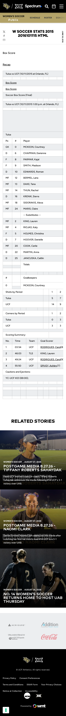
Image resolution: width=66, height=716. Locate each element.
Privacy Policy (9, 678)
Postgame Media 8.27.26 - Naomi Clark (29, 527)
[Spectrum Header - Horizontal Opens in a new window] (33, 6)
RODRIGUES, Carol (50, 347)
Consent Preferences (29, 678)
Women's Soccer (12, 462)
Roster (48, 18)
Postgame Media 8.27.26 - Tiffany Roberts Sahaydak (32, 468)
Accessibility (31, 691)
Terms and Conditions (13, 684)
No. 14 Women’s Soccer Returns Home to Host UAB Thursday (32, 598)
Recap (6, 64)
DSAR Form (32, 684)
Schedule (35, 18)
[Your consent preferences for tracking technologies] (6, 710)
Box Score (11, 82)
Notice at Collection (12, 691)
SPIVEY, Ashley (48, 365)
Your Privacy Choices (51, 684)
